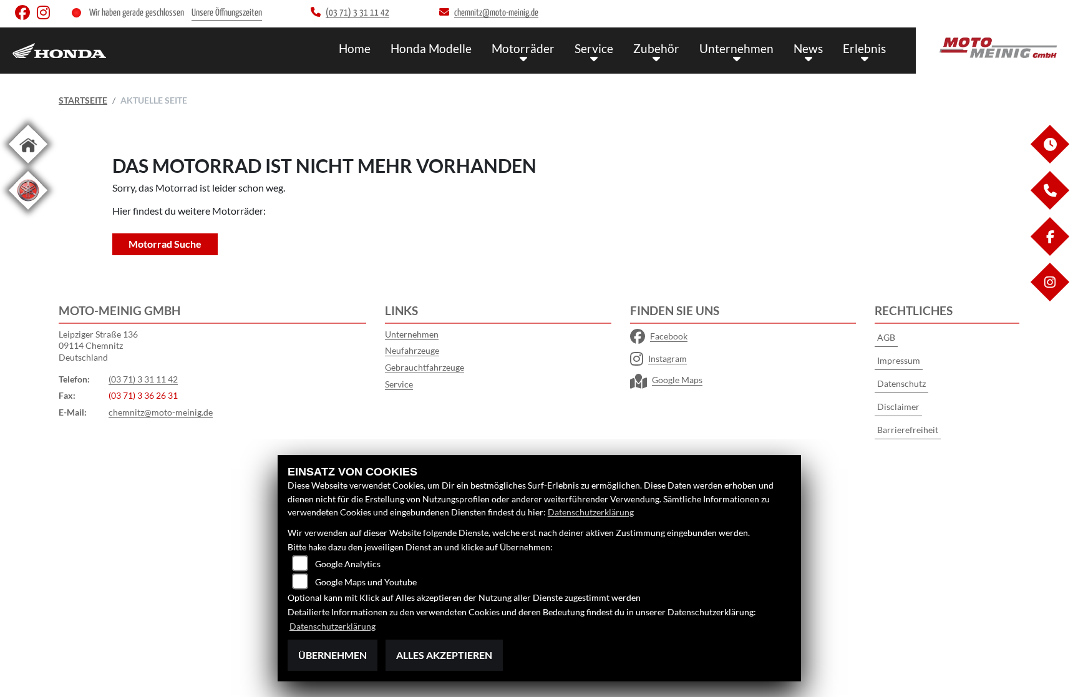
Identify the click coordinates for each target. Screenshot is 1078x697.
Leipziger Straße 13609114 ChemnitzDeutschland (98, 346)
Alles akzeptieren (444, 655)
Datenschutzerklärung (591, 512)
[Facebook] (1049, 252)
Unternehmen (736, 48)
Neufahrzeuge (412, 350)
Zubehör (656, 48)
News (808, 48)
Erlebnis (864, 48)
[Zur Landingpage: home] (28, 166)
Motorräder (523, 48)
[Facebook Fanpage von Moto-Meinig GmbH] (26, 15)
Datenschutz (901, 383)
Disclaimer (898, 406)
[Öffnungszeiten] (1049, 160)
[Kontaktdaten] (1049, 206)
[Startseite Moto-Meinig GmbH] (997, 47)
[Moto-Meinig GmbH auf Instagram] (46, 15)
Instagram (667, 358)
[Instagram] (1049, 298)
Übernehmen (332, 655)
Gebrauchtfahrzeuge (424, 367)
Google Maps (677, 379)
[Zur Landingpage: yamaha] (28, 212)
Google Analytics (348, 563)
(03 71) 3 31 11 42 (143, 379)
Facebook (668, 336)
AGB (886, 337)
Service (594, 48)
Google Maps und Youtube (366, 582)
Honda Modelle (431, 48)
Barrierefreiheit (907, 429)
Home (355, 48)
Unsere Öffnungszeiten (227, 12)
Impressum (898, 360)
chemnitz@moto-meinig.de (161, 412)
